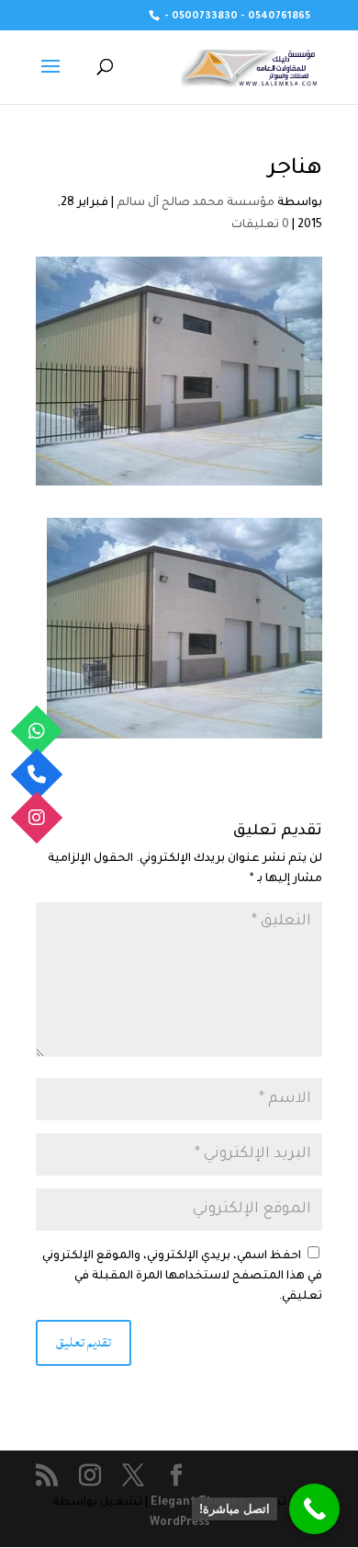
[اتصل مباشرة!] (314, 1509)
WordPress (179, 1523)
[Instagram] (37, 817)
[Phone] (37, 774)
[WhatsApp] (37, 731)
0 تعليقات (260, 225)
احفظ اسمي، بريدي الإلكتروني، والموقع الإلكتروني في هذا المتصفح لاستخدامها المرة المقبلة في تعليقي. (182, 1276)
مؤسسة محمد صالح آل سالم (195, 203)
